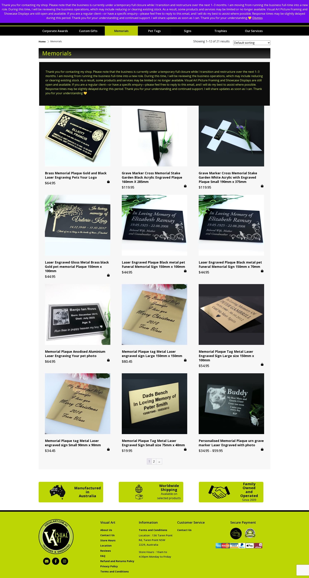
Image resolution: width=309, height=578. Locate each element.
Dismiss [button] (257, 18)
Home (42, 41)
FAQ (102, 556)
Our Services (254, 31)
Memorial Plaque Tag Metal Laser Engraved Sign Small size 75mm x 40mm (153, 443)
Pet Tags (154, 31)
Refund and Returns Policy (117, 561)
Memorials (121, 31)
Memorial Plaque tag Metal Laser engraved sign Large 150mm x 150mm (152, 353)
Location (106, 545)
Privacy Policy (109, 566)
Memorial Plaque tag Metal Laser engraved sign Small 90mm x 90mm (73, 443)
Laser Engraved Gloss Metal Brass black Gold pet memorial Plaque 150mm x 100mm (77, 266)
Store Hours (108, 540)
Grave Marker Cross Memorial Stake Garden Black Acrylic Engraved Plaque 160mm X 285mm (152, 177)
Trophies (220, 31)
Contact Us (107, 535)
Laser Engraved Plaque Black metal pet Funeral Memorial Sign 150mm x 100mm (153, 264)
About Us (106, 530)
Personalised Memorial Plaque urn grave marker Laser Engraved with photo (231, 443)
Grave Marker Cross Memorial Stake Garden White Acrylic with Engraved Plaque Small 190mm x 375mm (228, 177)
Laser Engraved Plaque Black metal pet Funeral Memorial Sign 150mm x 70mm (230, 264)
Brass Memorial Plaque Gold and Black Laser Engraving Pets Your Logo (76, 175)
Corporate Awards (55, 31)
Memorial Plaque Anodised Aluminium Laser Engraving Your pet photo (75, 353)
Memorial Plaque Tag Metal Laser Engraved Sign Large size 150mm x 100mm (226, 355)
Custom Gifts (88, 31)
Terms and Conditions (114, 571)
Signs (187, 31)
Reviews (105, 550)
